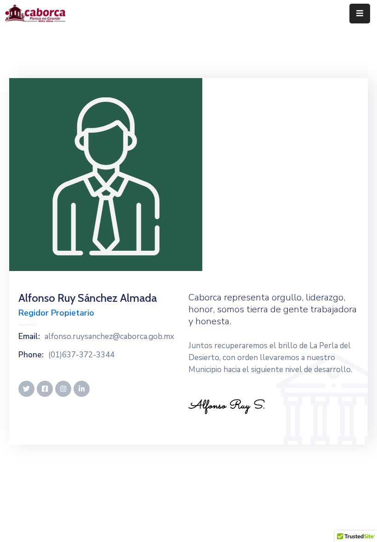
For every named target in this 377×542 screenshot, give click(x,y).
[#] (26, 389)
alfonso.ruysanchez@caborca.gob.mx (109, 336)
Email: (29, 336)
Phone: (31, 355)
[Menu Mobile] (359, 13)
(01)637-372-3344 (81, 355)
